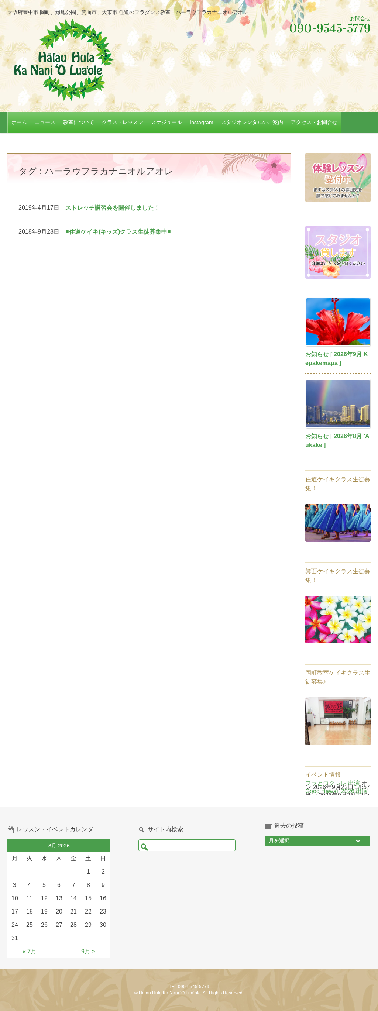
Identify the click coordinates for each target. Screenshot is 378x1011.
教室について (78, 122)
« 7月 (30, 951)
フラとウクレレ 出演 (332, 783)
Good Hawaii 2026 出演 (336, 791)
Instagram (201, 122)
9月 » (88, 951)
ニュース (45, 122)
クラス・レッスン (122, 122)
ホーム (19, 122)
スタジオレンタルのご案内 (252, 122)
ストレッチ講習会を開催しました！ (112, 207)
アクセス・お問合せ (314, 122)
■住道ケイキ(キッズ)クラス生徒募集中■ (118, 231)
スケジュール (166, 122)
